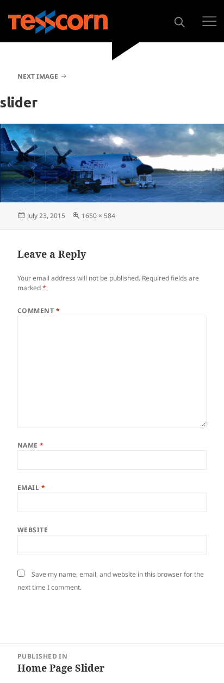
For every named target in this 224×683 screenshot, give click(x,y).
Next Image (37, 76)
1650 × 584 (98, 215)
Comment (38, 310)
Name (30, 445)
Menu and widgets (209, 21)
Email (31, 487)
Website (32, 529)
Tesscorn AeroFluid (58, 22)
